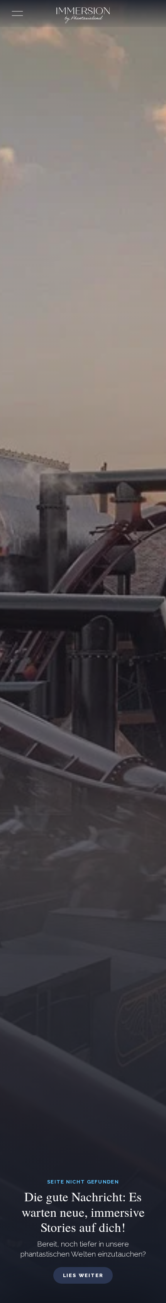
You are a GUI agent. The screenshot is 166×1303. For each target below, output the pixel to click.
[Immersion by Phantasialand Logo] (83, 15)
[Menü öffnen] (17, 13)
